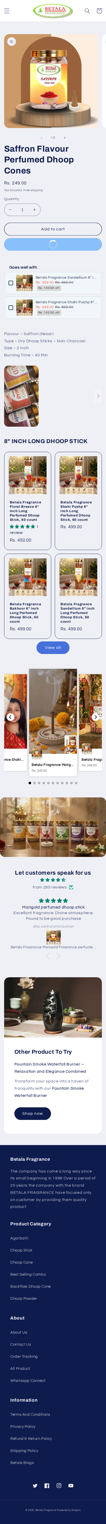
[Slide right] (64, 137)
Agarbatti (19, 1238)
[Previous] (10, 717)
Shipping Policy (24, 1451)
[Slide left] (41, 137)
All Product (20, 1369)
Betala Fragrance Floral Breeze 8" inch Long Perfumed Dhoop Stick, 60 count (25, 511)
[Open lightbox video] (21, 396)
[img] (53, 880)
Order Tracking (24, 1357)
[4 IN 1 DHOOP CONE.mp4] (53, 396)
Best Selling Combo (28, 1274)
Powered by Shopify (69, 1510)
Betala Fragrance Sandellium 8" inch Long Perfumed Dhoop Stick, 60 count (67, 277)
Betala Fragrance (46, 1510)
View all (53, 648)
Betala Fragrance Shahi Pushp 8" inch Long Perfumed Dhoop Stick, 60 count (67, 302)
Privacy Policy (23, 1427)
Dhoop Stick (21, 1250)
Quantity (11, 199)
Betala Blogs (22, 1463)
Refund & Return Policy (31, 1439)
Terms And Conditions (30, 1414)
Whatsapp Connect (28, 1381)
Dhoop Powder (23, 1299)
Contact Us (20, 1344)
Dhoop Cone (21, 1262)
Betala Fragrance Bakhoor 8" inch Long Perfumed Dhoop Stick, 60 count (25, 612)
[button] (7, 11)
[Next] (95, 717)
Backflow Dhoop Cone (30, 1286)
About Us (18, 1332)
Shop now (32, 1113)
